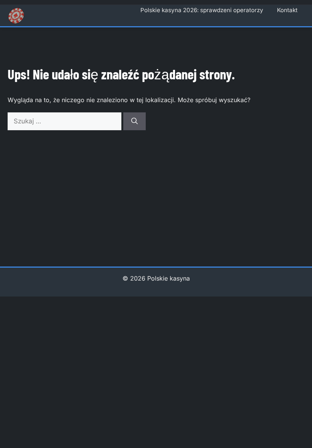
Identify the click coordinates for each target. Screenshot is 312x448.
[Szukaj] (134, 121)
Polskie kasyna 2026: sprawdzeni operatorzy (201, 10)
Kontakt (287, 10)
